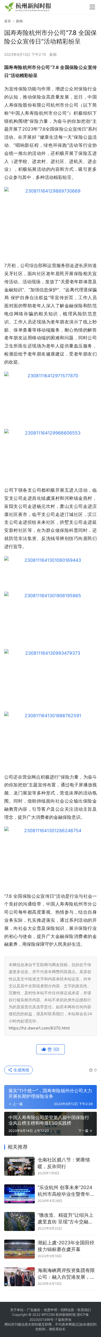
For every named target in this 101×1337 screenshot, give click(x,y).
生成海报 (20, 1069)
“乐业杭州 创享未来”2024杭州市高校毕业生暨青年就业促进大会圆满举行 (66, 1191)
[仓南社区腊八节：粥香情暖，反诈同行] (19, 1166)
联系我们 (84, 1310)
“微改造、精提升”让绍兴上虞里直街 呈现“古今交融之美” (65, 1218)
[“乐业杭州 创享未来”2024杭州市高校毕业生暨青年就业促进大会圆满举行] (19, 1193)
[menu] (92, 7)
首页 (7, 21)
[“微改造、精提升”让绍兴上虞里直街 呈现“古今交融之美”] (19, 1221)
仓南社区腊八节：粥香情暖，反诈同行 (64, 1163)
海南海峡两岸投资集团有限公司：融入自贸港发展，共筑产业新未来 (66, 1274)
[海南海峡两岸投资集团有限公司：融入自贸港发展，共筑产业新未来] (19, 1276)
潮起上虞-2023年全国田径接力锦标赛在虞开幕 (66, 1246)
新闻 (53, 54)
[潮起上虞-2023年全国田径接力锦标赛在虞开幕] (19, 1249)
